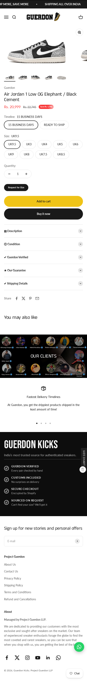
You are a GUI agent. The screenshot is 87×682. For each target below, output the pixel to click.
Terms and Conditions (17, 592)
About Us (10, 564)
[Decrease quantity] (9, 174)
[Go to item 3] (35, 77)
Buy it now (43, 213)
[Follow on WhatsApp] (58, 657)
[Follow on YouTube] (37, 657)
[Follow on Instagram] (27, 657)
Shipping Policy (13, 585)
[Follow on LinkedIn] (48, 657)
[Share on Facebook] (16, 298)
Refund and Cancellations (20, 599)
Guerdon (9, 87)
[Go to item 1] (9, 77)
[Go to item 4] (48, 77)
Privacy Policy (12, 578)
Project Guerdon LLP (42, 670)
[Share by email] (37, 298)
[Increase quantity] (26, 174)
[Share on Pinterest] (30, 298)
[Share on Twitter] (23, 298)
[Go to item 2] (22, 77)
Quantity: (10, 165)
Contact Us (11, 571)
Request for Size (16, 187)
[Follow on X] (17, 657)
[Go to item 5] (61, 77)
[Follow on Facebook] (7, 657)
